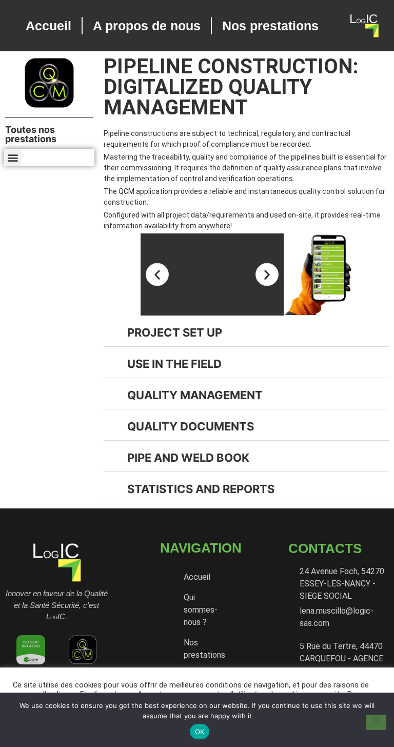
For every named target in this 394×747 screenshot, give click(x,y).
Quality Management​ (195, 395)
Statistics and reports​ (200, 489)
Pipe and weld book (188, 457)
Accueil (48, 25)
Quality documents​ (190, 426)
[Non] (376, 722)
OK (200, 732)
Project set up (174, 332)
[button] (12, 157)
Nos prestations (270, 25)
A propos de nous (147, 25)
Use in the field (174, 363)
